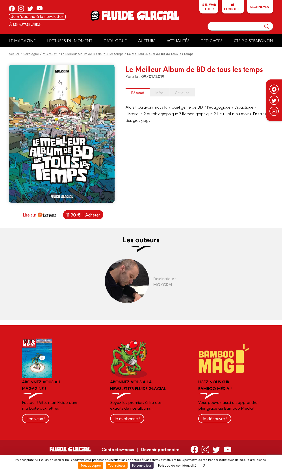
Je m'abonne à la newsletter (37, 16)
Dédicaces (212, 40)
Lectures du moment (69, 40)
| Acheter (83, 214)
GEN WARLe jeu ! (209, 6)
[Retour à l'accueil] (140, 15)
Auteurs (146, 40)
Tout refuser (116, 465)
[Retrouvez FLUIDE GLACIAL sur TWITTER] (30, 8)
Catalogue (115, 40)
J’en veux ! (35, 418)
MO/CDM (50, 53)
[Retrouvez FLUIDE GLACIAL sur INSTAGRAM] (21, 8)
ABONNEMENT (260, 6)
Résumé (137, 92)
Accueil (14, 53)
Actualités (178, 40)
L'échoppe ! (232, 9)
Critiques (182, 92)
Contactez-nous (118, 449)
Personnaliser (141, 465)
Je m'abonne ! (127, 418)
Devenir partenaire (160, 449)
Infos (159, 92)
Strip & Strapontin (253, 40)
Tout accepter (90, 465)
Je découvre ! (214, 418)
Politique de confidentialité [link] (177, 465)
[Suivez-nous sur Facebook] (274, 89)
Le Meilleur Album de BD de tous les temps (92, 53)
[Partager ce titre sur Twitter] (274, 100)
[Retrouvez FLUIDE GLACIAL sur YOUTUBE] (40, 8)
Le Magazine (22, 40)
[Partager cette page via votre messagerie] (274, 111)
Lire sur (29, 215)
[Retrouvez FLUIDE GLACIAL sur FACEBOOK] (12, 8)
